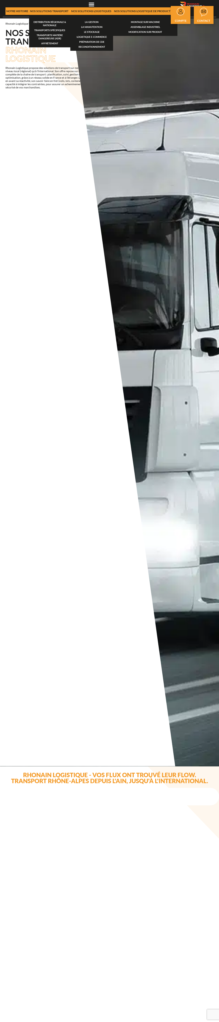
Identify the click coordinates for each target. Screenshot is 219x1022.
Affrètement (49, 43)
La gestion (92, 22)
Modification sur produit (145, 31)
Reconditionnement (92, 46)
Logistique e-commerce (92, 36)
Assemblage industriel (145, 26)
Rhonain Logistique (16, 23)
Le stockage (92, 31)
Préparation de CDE (91, 41)
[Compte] (180, 11)
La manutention (91, 26)
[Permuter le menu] (91, 4)
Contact (203, 20)
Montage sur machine (145, 22)
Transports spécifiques (49, 30)
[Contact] (204, 12)
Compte (180, 20)
